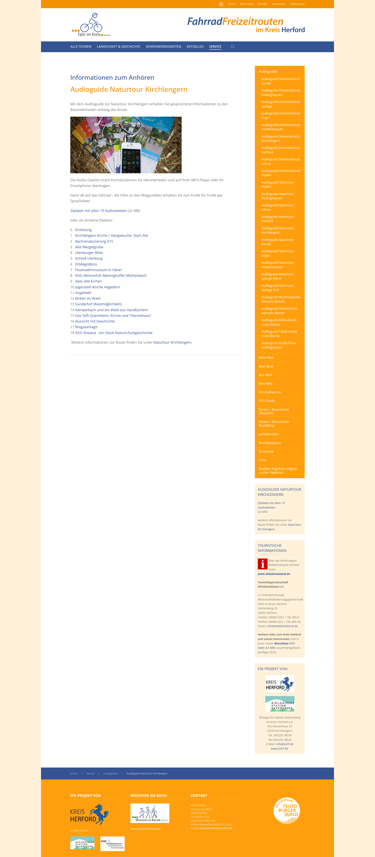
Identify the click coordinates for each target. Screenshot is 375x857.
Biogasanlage (86, 326)
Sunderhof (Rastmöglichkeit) (98, 304)
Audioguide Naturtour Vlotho (277, 184)
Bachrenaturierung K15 (94, 241)
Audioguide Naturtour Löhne (277, 207)
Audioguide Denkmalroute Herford (280, 150)
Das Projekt (246, 4)
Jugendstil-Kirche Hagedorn (97, 287)
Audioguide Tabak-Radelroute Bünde (279, 333)
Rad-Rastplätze (270, 443)
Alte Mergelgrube (89, 247)
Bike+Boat (266, 366)
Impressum (278, 4)
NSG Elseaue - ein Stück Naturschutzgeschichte (114, 332)
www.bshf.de (279, 748)
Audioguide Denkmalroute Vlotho (280, 173)
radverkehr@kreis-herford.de (215, 828)
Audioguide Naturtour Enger (277, 253)
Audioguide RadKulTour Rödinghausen (278, 345)
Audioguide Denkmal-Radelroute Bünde (279, 310)
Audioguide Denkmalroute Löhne (280, 161)
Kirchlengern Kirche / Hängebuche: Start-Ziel (111, 235)
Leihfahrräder (269, 434)
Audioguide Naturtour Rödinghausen (277, 196)
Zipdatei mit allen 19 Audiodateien (99, 210)
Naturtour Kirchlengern (172, 342)
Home (231, 4)
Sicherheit (266, 451)
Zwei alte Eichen (88, 281)
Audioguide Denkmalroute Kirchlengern (280, 138)
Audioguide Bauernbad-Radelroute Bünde (281, 299)
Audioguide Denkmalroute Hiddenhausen (280, 127)
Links (262, 460)
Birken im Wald (87, 298)
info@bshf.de (285, 744)
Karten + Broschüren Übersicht (274, 411)
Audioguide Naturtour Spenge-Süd (277, 287)
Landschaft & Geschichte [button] (118, 46)
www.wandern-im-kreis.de (145, 828)
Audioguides (268, 71)
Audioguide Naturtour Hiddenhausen (277, 264)
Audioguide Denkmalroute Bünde (280, 81)
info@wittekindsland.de (282, 626)
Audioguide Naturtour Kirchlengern (277, 230)
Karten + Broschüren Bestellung (274, 424)
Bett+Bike (266, 383)
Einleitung (83, 229)
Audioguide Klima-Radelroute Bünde (279, 322)
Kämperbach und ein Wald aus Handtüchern (111, 309)
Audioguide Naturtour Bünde (277, 242)
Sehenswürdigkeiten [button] (163, 46)
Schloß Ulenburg (89, 258)
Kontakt (262, 4)
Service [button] (215, 46)
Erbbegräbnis (86, 264)
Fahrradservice (270, 392)
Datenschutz (297, 4)
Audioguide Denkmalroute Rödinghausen (280, 92)
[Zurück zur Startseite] (91, 24)
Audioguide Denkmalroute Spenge (280, 104)
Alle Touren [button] (80, 46)
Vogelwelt (83, 292)
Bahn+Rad (266, 357)
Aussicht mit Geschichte (95, 321)
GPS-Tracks (267, 401)
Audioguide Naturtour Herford (277, 218)
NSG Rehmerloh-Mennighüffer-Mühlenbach (111, 275)
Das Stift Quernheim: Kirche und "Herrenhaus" (113, 315)
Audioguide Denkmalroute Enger (280, 115)
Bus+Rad (265, 375)
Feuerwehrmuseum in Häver (98, 269)
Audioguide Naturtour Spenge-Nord (277, 276)
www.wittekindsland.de (274, 574)
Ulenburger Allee (89, 252)
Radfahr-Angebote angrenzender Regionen (278, 470)
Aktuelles (195, 46)
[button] (233, 46)
